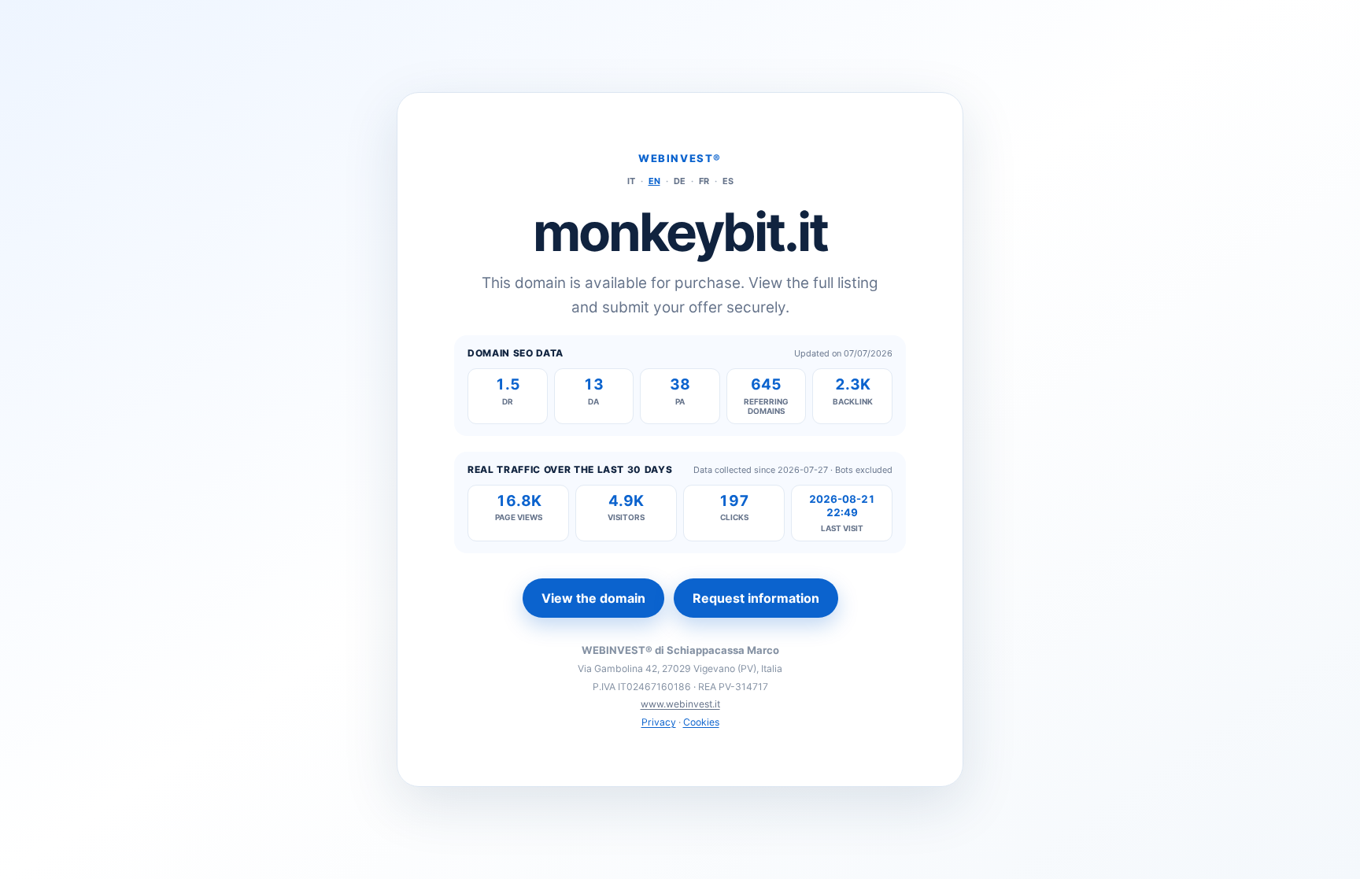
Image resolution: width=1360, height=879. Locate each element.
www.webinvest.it (680, 704)
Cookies (701, 722)
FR (704, 181)
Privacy (658, 722)
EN (654, 181)
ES (728, 181)
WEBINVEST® (680, 158)
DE (680, 181)
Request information (756, 598)
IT (631, 181)
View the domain (593, 598)
